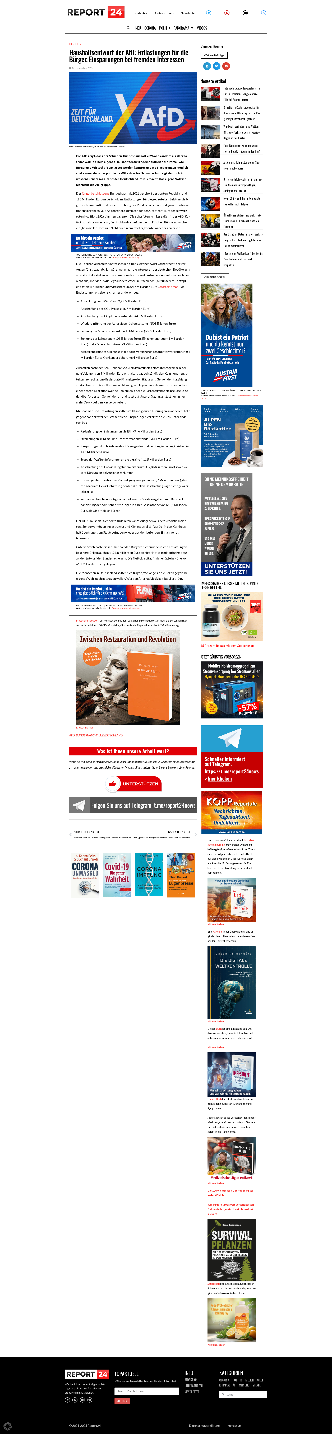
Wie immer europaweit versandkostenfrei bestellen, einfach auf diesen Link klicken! (231, 1209)
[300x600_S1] (226, 386)
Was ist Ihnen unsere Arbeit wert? (133, 751)
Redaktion (141, 13)
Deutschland (112, 735)
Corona (150, 28)
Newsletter (188, 13)
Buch (218, 1028)
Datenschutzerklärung (204, 1425)
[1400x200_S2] (133, 250)
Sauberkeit (214, 1283)
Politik (164, 28)
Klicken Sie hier (84, 727)
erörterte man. (169, 287)
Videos (202, 28)
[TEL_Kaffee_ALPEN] (232, 466)
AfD (72, 735)
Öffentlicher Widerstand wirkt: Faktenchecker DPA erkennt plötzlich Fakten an (242, 221)
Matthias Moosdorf (87, 620)
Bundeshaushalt (88, 735)
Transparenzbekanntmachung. (126, 257)
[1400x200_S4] (133, 601)
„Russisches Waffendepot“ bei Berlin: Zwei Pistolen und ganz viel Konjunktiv (243, 259)
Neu (138, 28)
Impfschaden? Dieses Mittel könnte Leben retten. (229, 585)
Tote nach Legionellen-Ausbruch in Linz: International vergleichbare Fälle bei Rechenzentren (241, 94)
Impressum (234, 1425)
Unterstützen (164, 13)
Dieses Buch (215, 1099)
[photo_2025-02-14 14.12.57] (226, 575)
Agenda (217, 931)
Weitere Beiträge (214, 55)
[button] (128, 28)
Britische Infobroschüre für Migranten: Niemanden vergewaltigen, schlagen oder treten (242, 185)
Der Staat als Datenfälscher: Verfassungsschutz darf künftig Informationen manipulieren (243, 240)
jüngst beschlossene (95, 193)
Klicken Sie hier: (216, 1047)
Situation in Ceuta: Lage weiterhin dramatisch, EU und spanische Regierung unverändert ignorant (241, 113)
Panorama (181, 28)
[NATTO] (232, 640)
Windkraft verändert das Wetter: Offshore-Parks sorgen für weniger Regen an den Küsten (242, 132)
